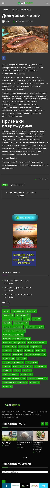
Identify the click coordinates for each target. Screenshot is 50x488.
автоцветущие (22, 315)
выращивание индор (34, 327)
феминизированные (37, 378)
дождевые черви (17, 185)
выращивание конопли (13, 335)
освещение (31, 362)
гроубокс (35, 347)
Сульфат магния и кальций (24, 443)
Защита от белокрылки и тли (16, 280)
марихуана (8, 359)
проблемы (40, 366)
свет (17, 370)
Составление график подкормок (17, 287)
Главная (5, 9)
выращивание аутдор (12, 327)
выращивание (20, 323)
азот (27, 319)
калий (29, 351)
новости (21, 359)
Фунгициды (6, 442)
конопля (17, 355)
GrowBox (31, 311)
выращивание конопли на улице (16, 339)
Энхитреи (30, 192)
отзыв (6, 366)
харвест (7, 386)
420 (5, 311)
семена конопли (10, 374)
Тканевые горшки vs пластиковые (18, 294)
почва (28, 366)
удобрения (26, 374)
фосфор (34, 382)
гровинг (23, 347)
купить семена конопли (35, 355)
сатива (7, 370)
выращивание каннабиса (14, 331)
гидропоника (9, 347)
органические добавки (13, 362)
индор (18, 351)
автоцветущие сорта (12, 319)
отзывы (17, 366)
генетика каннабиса (37, 343)
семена (27, 370)
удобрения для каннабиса (14, 378)
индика (7, 351)
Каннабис (8, 315)
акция (36, 319)
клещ (6, 355)
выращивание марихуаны (14, 343)
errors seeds (18, 311)
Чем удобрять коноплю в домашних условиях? (39, 445)
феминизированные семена (15, 382)
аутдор (7, 323)
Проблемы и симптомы (21, 9)
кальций (40, 351)
